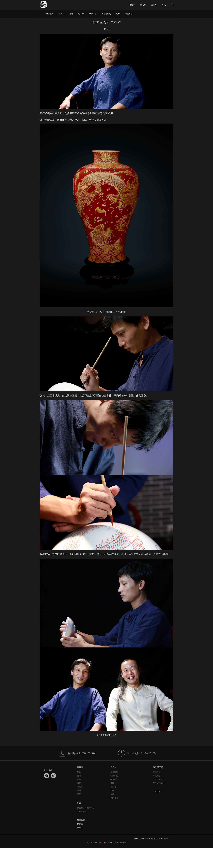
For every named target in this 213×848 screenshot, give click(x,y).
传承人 (164, 4)
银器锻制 (114, 775)
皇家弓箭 (93, 13)
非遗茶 (132, 4)
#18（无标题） (159, 783)
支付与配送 (157, 779)
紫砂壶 (80, 824)
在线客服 (156, 772)
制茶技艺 (50, 13)
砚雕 (118, 13)
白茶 (79, 790)
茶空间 (80, 827)
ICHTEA (156, 792)
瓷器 (79, 803)
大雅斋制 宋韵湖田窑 (85, 808)
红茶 (79, 779)
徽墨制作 (128, 13)
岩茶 (79, 772)
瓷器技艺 (114, 779)
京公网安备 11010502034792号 (115, 842)
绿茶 (79, 794)
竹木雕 (81, 13)
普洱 (79, 775)
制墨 (112, 794)
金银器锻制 (106, 13)
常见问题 (156, 775)
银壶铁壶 (81, 820)
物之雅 (143, 4)
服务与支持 (158, 767)
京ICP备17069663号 (94, 842)
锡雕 (71, 13)
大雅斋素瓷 (81, 811)
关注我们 (48, 770)
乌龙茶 (80, 787)
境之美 (153, 4)
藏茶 (79, 783)
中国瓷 (61, 13)
